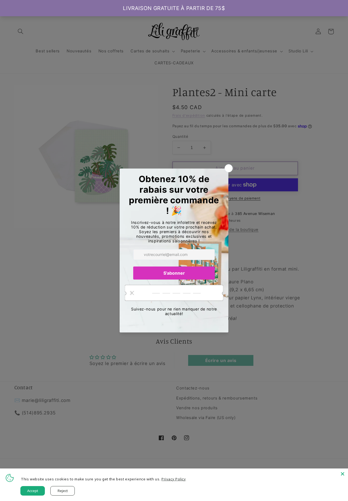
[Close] (342, 474)
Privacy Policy (173, 479)
